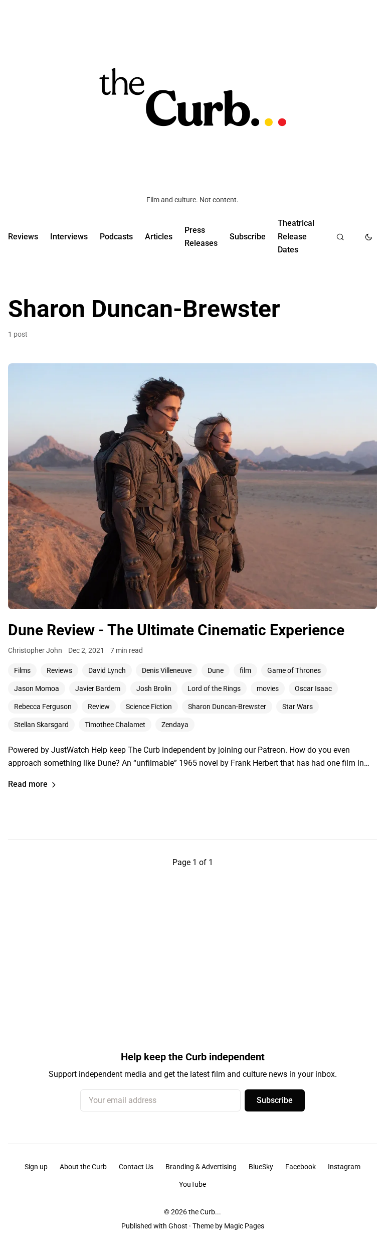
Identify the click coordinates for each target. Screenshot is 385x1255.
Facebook (300, 1167)
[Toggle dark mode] (368, 236)
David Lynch (107, 670)
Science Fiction (149, 707)
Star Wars (297, 707)
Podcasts (116, 236)
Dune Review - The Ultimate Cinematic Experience (176, 630)
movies (268, 688)
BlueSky (261, 1167)
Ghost (177, 1226)
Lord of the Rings (214, 688)
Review (99, 707)
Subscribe (248, 236)
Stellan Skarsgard (41, 725)
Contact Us (136, 1167)
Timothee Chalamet (115, 725)
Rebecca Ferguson (43, 707)
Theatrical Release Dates (296, 236)
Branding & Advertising (201, 1167)
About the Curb (83, 1167)
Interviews (69, 236)
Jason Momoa (36, 688)
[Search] (340, 236)
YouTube (192, 1184)
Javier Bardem (97, 688)
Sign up (36, 1167)
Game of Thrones (294, 670)
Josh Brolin (153, 688)
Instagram (344, 1167)
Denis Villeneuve (166, 670)
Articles (158, 236)
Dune (216, 670)
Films (22, 670)
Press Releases (201, 236)
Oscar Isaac (313, 688)
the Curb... (204, 1212)
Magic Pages (244, 1226)
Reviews (23, 236)
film (245, 670)
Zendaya (174, 725)
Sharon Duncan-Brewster (227, 707)
